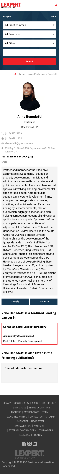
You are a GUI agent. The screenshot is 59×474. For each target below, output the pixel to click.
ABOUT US (16, 412)
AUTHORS (39, 426)
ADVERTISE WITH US (17, 417)
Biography (15, 301)
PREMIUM (37, 435)
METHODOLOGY (31, 412)
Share (4, 162)
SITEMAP (50, 417)
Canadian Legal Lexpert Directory (24, 327)
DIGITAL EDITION (23, 426)
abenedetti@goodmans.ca (19, 143)
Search (29, 61)
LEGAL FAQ (25, 435)
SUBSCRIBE (22, 421)
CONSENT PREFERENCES (44, 403)
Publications (44, 301)
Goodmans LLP (29, 127)
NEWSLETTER (38, 421)
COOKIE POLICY (21, 403)
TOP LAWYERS (46, 430)
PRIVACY (7, 403)
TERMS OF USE (18, 407)
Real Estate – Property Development (22, 341)
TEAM (45, 412)
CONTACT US (36, 417)
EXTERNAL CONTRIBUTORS (22, 430)
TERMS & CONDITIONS (39, 407)
